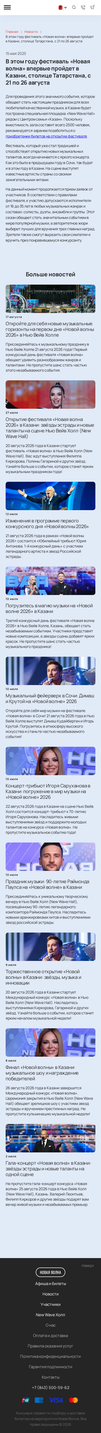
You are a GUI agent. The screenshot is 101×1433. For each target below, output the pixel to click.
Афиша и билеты (50, 1283)
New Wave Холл (50, 1314)
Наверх (88, 1265)
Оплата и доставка (50, 1335)
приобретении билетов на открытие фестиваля (46, 136)
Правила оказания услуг (50, 1346)
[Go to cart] (92, 7)
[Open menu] (7, 7)
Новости (51, 1294)
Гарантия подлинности (50, 1366)
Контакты (50, 1377)
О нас (51, 1325)
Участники (51, 1304)
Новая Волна (50, 1272)
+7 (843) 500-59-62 (50, 1387)
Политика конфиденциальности (50, 1356)
